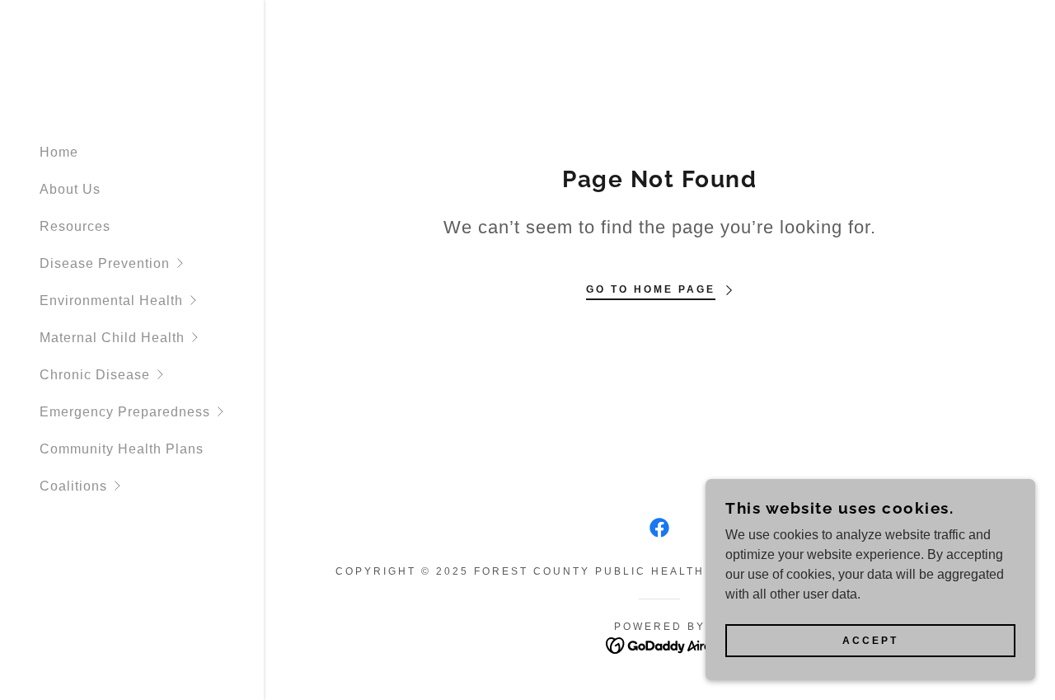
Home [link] (59, 152)
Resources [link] (75, 226)
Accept (870, 640)
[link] (659, 527)
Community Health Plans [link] (122, 449)
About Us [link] (70, 189)
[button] (152, 263)
